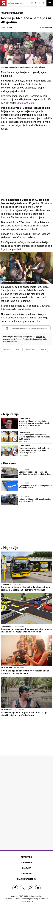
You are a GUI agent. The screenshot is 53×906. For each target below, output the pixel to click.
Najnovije (10, 547)
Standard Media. (25, 102)
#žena (18, 349)
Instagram (35, 339)
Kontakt (26, 868)
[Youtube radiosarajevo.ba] (38, 887)
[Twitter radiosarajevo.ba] (22, 887)
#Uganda (6, 349)
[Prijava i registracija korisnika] (39, 3)
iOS (44, 337)
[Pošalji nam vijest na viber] (30, 887)
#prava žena (30, 349)
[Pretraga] (36, 3)
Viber (10, 341)
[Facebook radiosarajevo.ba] (15, 887)
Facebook (26, 339)
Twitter (18, 339)
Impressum (26, 862)
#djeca (43, 349)
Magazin (6, 13)
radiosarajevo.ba (35, 896)
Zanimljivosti (17, 13)
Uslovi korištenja (26, 879)
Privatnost (26, 873)
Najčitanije (11, 414)
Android (39, 337)
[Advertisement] (26, 381)
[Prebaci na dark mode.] (32, 3)
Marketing (26, 857)
